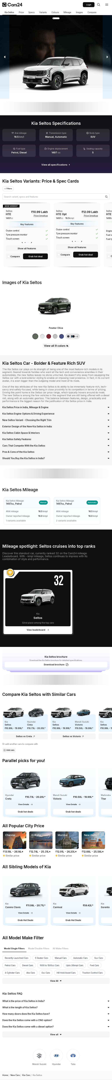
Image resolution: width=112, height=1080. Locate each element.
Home (5, 1075)
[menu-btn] (107, 5)
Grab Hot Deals (25, 920)
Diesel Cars (27, 965)
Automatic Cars (80, 958)
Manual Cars (61, 958)
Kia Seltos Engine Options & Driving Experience (28, 413)
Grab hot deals (25, 811)
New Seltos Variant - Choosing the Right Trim (26, 420)
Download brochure (54, 664)
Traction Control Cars (92, 973)
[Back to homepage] (12, 4)
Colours (55, 12)
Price (21, 12)
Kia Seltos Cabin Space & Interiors (21, 432)
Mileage (67, 12)
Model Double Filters (38, 948)
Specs (31, 12)
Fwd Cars (94, 965)
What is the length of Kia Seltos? (20, 1007)
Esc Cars (46, 973)
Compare (92, 12)
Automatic (92, 502)
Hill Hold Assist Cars (66, 973)
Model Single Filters (14, 948)
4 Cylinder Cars (12, 973)
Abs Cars (30, 973)
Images (79, 12)
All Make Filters (60, 948)
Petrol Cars (10, 965)
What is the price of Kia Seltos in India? (23, 1001)
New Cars (15, 1075)
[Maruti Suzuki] (39, 1059)
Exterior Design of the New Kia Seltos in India (27, 426)
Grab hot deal (35, 256)
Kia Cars (27, 1075)
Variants (43, 12)
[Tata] (73, 1059)
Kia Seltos (9, 12)
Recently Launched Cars (16, 958)
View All (54, 981)
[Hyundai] (56, 1059)
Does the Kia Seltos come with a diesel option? (28, 1026)
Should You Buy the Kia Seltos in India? (23, 458)
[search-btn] (99, 5)
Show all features (27, 248)
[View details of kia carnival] (73, 899)
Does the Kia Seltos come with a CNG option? (27, 1020)
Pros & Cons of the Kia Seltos (18, 451)
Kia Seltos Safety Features (16, 439)
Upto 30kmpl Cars (74, 965)
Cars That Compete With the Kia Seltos (23, 445)
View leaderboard (36, 630)
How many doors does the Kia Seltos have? (26, 1013)
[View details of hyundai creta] (25, 791)
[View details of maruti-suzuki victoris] (73, 791)
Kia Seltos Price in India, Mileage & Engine (25, 407)
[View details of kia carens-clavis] (25, 899)
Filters (9, 189)
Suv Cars (98, 958)
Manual (43, 502)
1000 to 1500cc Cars (49, 965)
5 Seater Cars (41, 958)
